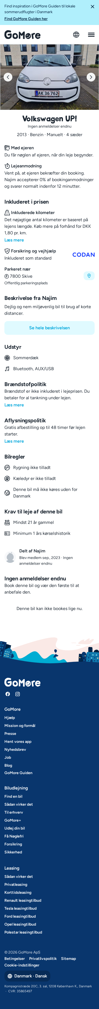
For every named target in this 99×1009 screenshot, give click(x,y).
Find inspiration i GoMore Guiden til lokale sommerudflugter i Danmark (39, 12)
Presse (10, 733)
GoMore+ (12, 820)
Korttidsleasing (17, 892)
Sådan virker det (18, 804)
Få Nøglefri (14, 836)
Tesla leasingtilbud (20, 908)
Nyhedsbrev (15, 749)
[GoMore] (22, 34)
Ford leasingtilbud (20, 916)
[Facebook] (7, 694)
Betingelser (14, 958)
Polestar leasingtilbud (23, 932)
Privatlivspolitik (43, 958)
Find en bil (13, 796)
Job (7, 757)
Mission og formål (19, 725)
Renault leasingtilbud (22, 900)
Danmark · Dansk (30, 976)
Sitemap (68, 958)
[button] (92, 12)
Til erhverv (13, 812)
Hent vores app (17, 741)
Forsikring (13, 844)
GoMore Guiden (18, 773)
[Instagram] (17, 694)
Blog (8, 765)
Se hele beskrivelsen (49, 327)
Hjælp (9, 717)
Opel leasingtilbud (20, 924)
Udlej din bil (14, 828)
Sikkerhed (13, 852)
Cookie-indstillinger (21, 965)
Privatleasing (15, 884)
